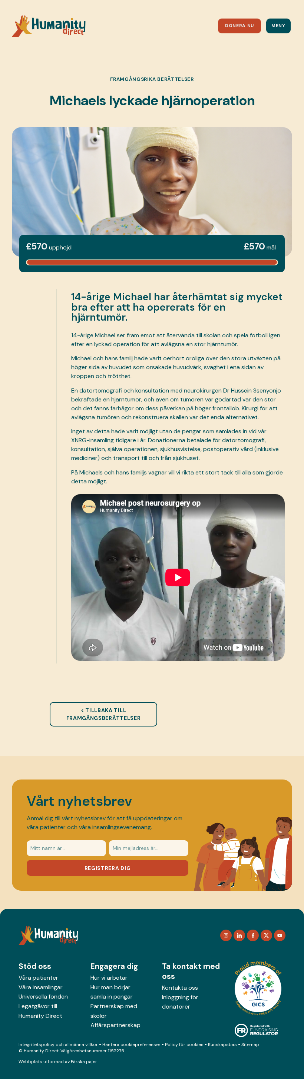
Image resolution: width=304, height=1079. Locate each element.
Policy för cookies (184, 1044)
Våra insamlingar (41, 987)
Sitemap (250, 1044)
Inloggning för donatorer (180, 1002)
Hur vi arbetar (109, 978)
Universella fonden (43, 996)
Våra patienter (38, 978)
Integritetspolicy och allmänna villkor (58, 1044)
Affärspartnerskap (115, 1025)
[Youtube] (279, 935)
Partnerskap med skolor (113, 1011)
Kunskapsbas (222, 1044)
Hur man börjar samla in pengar (111, 992)
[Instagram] (226, 935)
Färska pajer (84, 1062)
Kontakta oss (180, 988)
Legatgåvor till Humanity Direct (40, 1011)
